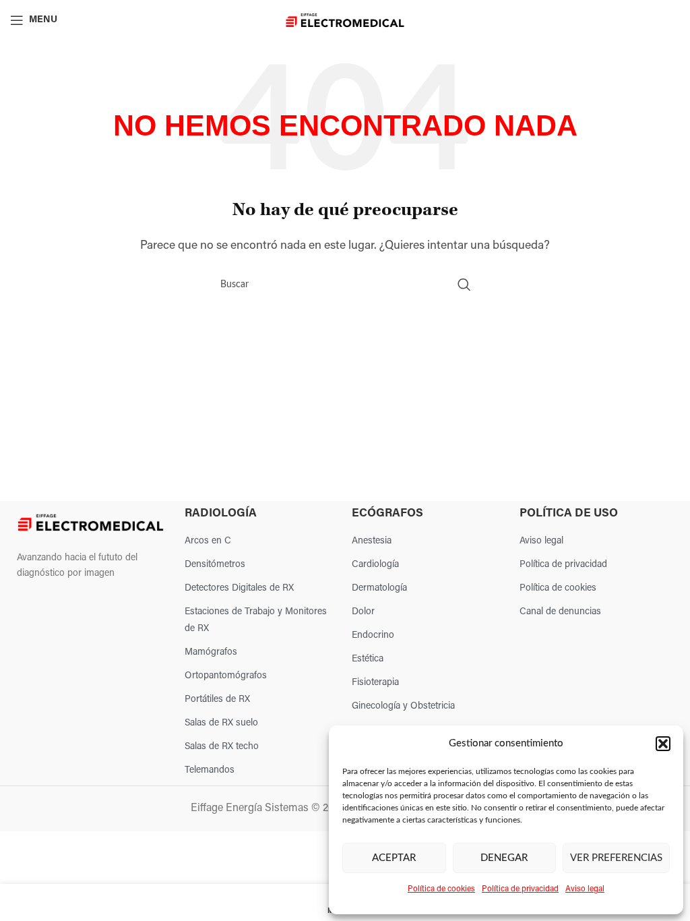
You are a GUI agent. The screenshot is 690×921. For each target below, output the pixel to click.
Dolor (363, 612)
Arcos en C (208, 541)
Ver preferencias (616, 858)
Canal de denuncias (560, 612)
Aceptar (394, 858)
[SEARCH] (464, 284)
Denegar (504, 858)
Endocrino (373, 635)
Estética (367, 659)
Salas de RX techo (222, 747)
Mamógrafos (211, 652)
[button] (663, 743)
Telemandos (209, 770)
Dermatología (379, 588)
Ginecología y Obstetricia (403, 706)
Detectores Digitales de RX (239, 588)
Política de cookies (441, 889)
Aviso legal (584, 889)
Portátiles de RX (217, 699)
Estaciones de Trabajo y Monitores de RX (256, 620)
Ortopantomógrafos (226, 676)
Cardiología (375, 565)
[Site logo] (345, 20)
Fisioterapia (375, 683)
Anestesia (371, 541)
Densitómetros (215, 565)
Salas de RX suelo (221, 723)
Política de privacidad (520, 889)
